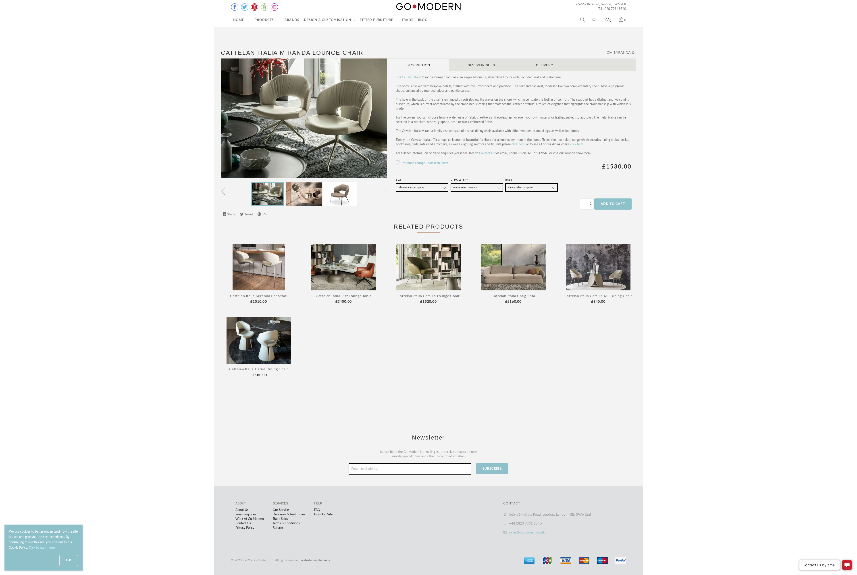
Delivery (544, 65)
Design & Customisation (328, 20)
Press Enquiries (245, 514)
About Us (241, 510)
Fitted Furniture (377, 20)
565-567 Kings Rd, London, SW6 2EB (600, 4)
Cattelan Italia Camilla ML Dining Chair (598, 296)
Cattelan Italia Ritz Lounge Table (343, 296)
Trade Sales (280, 519)
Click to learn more (42, 547)
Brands (292, 20)
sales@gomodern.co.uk (527, 532)
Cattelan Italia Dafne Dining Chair (258, 369)
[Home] (428, 6)
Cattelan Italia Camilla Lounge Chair (428, 296)
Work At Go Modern (249, 519)
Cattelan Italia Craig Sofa (513, 296)
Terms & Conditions (286, 523)
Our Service (281, 510)
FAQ (317, 510)
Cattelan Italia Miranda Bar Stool (258, 296)
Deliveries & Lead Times (289, 514)
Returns (278, 527)
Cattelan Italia (411, 77)
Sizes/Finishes (481, 65)
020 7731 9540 (615, 8)
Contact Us (487, 153)
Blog (423, 20)
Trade (408, 20)
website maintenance (315, 560)
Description (418, 65)
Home (239, 20)
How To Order (324, 514)
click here (518, 144)
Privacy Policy (244, 527)
